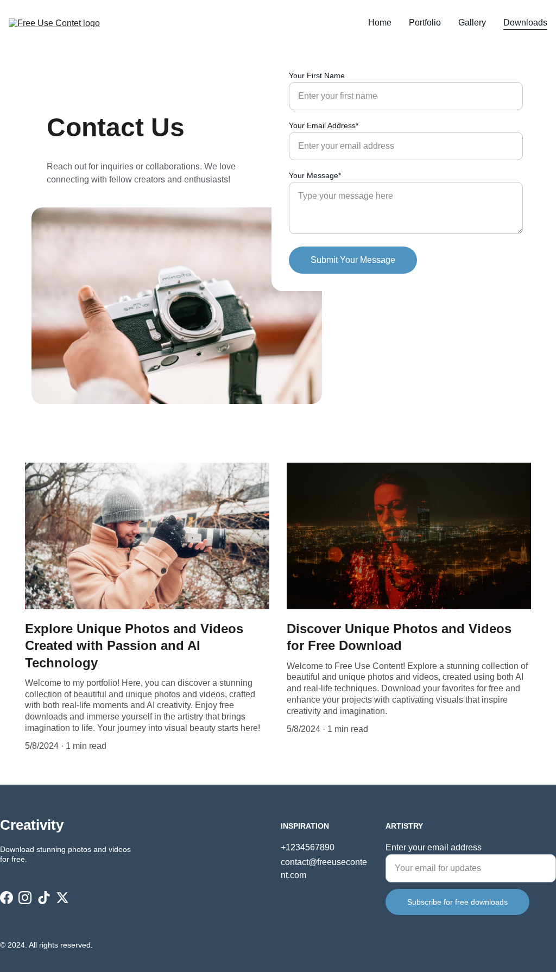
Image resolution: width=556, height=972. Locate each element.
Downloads (525, 22)
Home (379, 22)
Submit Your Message (353, 259)
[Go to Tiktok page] (43, 898)
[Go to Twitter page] (62, 898)
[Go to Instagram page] (24, 898)
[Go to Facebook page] (6, 898)
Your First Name (317, 75)
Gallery (472, 22)
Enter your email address (434, 847)
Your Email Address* (323, 125)
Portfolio (425, 22)
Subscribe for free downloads (457, 902)
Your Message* (315, 175)
